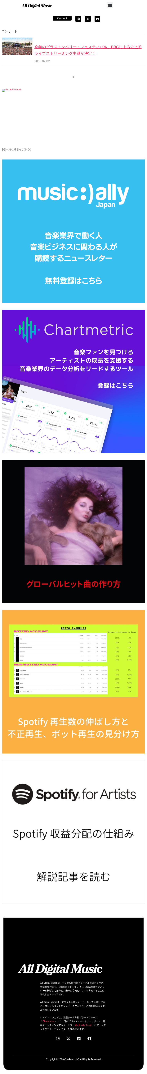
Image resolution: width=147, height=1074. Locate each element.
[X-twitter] (88, 19)
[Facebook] (89, 1038)
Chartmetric (48, 1021)
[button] (110, 5)
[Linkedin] (97, 19)
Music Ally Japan (83, 1025)
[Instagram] (78, 19)
